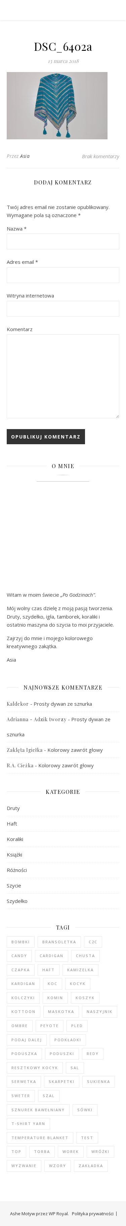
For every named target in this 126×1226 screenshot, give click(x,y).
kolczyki (23, 997)
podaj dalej (26, 1039)
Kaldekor (18, 704)
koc (52, 983)
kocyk (78, 983)
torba (42, 1151)
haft (48, 969)
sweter (20, 1095)
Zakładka (91, 1165)
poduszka (24, 1053)
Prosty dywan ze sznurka (63, 703)
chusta (85, 955)
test (87, 1137)
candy (19, 955)
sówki (85, 1109)
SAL (75, 1067)
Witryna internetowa (30, 295)
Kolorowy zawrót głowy (75, 749)
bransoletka (59, 941)
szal (49, 1095)
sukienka (98, 1081)
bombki (20, 941)
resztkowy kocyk (34, 1067)
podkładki (67, 1039)
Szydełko (17, 901)
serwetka (23, 1081)
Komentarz (20, 329)
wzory (57, 1165)
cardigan (52, 955)
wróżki (100, 1151)
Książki (14, 854)
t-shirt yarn (28, 1123)
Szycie (14, 885)
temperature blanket (40, 1137)
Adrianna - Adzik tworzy (37, 719)
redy (93, 1053)
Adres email (22, 261)
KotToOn (23, 1011)
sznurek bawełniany (38, 1109)
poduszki (62, 1053)
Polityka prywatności (93, 1214)
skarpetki (62, 1081)
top (16, 1151)
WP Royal (58, 1214)
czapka (20, 969)
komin (55, 997)
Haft (12, 823)
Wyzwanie (24, 1165)
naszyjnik (100, 1011)
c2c (93, 941)
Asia (25, 156)
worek (70, 1151)
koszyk (85, 997)
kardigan (23, 983)
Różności (17, 870)
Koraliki (15, 839)
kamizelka (80, 969)
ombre (19, 1025)
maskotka (61, 1011)
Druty (13, 808)
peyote (49, 1025)
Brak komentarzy (100, 156)
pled (77, 1025)
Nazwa (17, 228)
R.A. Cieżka (20, 765)
